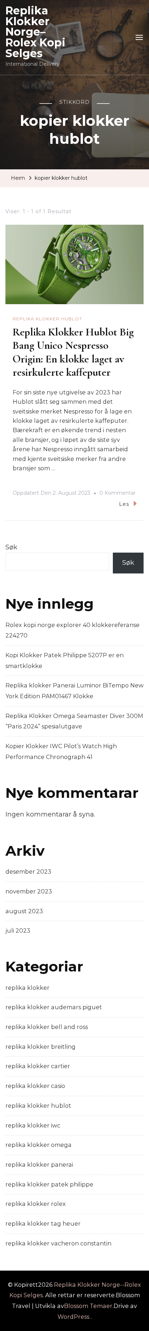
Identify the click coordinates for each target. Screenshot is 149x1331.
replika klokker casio (35, 1086)
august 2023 (24, 911)
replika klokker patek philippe (49, 1184)
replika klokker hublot (47, 318)
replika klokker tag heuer (43, 1223)
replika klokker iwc (32, 1125)
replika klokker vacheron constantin (58, 1243)
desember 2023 (28, 871)
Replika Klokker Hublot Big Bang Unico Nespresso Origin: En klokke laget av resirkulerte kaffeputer (73, 352)
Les (124, 504)
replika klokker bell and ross (46, 1027)
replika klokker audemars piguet (53, 1007)
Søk (11, 547)
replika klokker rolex (35, 1203)
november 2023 (28, 891)
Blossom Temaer (88, 1306)
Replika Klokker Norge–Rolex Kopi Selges (35, 32)
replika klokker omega (38, 1145)
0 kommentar (117, 494)
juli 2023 (17, 930)
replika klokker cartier (37, 1066)
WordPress (73, 1316)
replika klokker (27, 987)
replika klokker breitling (40, 1046)
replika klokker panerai (39, 1164)
